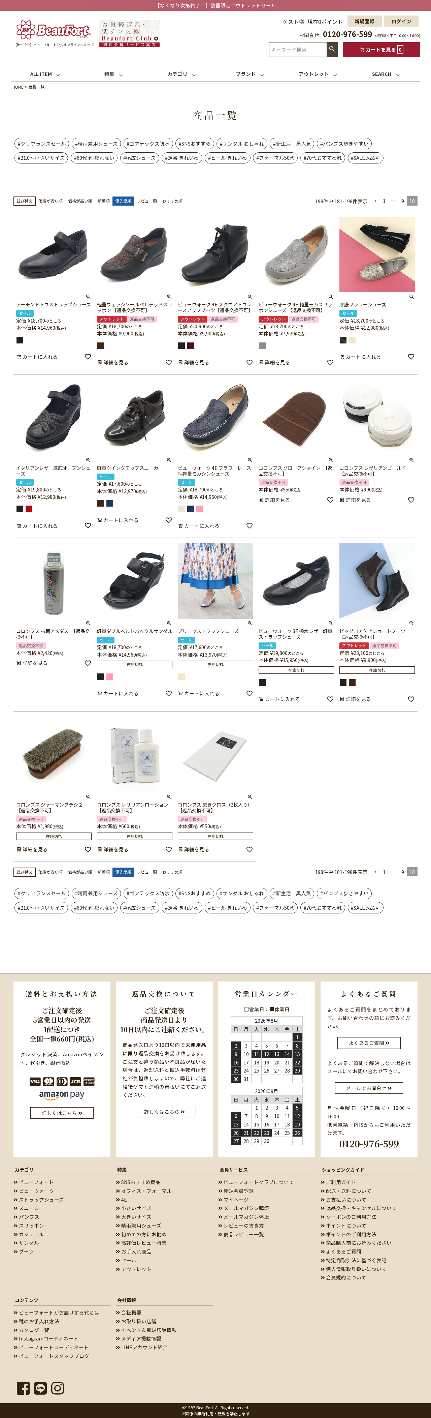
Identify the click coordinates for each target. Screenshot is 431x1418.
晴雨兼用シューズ (140, 1225)
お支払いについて (345, 1199)
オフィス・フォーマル (146, 1190)
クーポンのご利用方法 (350, 1216)
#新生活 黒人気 (292, 143)
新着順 (104, 201)
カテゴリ (24, 1169)
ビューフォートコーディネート (53, 1347)
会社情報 (126, 1300)
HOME (18, 87)
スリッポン (31, 1225)
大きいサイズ (136, 1216)
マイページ (236, 1199)
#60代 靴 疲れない (94, 157)
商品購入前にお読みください (358, 1242)
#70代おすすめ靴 (323, 157)
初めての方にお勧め (143, 1234)
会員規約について (345, 1277)
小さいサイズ (136, 1207)
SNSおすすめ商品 (140, 1181)
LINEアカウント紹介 (144, 1347)
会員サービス (234, 1169)
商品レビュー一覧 (243, 1234)
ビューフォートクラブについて (258, 1181)
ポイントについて (345, 1225)
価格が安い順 (50, 201)
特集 (122, 1169)
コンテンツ (26, 1300)
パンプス (28, 1216)
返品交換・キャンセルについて (361, 1207)
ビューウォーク (36, 1190)
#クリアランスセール (42, 143)
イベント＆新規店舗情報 (148, 1329)
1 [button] (384, 200)
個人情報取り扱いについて (356, 1268)
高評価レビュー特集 (143, 1242)
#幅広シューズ (139, 157)
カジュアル (31, 1234)
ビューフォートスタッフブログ (53, 1355)
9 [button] (402, 200)
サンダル (28, 1242)
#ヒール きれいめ (227, 157)
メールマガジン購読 (246, 1207)
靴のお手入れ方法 (38, 1321)
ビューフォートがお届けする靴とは (58, 1312)
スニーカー (31, 1207)
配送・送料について (348, 1190)
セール (128, 1260)
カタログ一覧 (33, 1329)
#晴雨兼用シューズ (96, 143)
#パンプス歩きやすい (344, 143)
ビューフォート (36, 1181)
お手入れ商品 (136, 1251)
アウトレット (136, 1268)
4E (123, 1199)
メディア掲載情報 (140, 1338)
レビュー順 (147, 201)
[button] (375, 201)
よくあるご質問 (343, 1251)
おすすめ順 (172, 201)
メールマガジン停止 (246, 1216)
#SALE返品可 (365, 157)
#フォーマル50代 (275, 157)
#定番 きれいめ (182, 157)
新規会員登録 (238, 1190)
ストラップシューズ (41, 1199)
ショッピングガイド (343, 1169)
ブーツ (26, 1251)
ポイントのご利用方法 (350, 1234)
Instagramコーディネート (48, 1338)
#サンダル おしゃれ (242, 143)
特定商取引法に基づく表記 (356, 1260)
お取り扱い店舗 (138, 1321)
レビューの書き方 (243, 1225)
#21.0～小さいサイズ (41, 157)
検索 (332, 49)
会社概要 (130, 1312)
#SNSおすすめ (195, 143)
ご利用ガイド (340, 1181)
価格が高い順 (80, 201)
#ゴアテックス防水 (148, 143)
